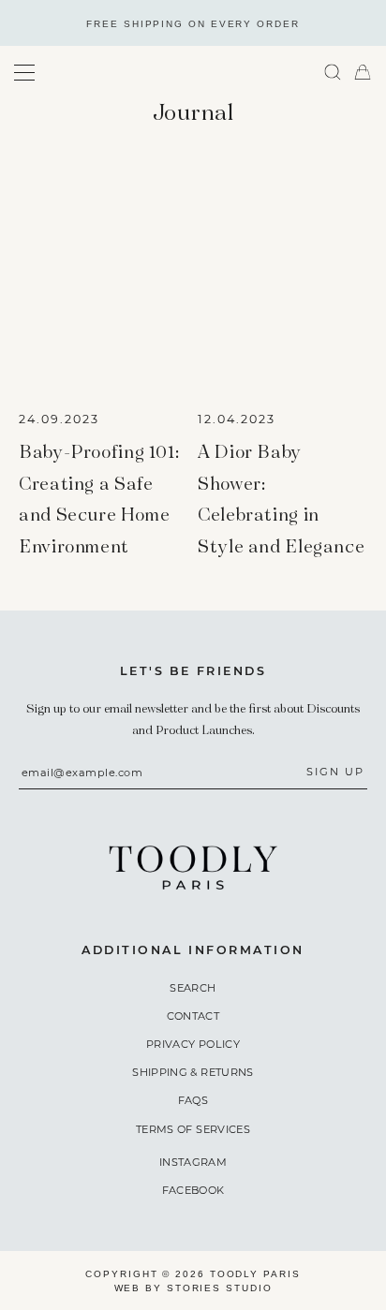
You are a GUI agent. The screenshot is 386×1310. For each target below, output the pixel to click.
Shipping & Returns (192, 1072)
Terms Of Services (193, 1129)
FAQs (193, 1100)
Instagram (193, 1162)
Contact (193, 1016)
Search (192, 987)
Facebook (193, 1190)
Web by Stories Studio (193, 1288)
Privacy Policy (193, 1044)
